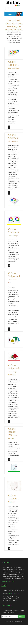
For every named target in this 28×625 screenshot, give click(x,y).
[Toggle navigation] (8, 8)
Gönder (21, 616)
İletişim (9, 127)
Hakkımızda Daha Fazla (8, 581)
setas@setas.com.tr (13, 593)
